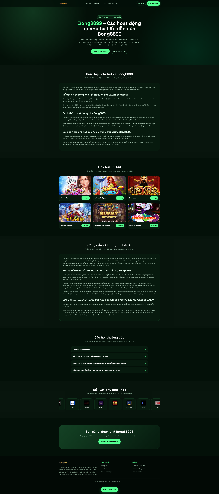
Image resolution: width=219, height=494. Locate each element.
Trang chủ (88, 3)
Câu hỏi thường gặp (138, 469)
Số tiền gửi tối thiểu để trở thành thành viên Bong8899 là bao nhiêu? (96, 370)
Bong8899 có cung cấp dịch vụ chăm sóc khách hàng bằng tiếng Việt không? (100, 363)
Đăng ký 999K (153, 3)
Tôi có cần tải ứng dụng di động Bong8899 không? (90, 356)
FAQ (117, 3)
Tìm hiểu (141, 3)
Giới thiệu (96, 3)
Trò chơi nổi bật (106, 472)
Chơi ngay (86, 198)
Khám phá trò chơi (119, 51)
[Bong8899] (63, 3)
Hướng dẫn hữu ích (138, 466)
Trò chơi (103, 3)
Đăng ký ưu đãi (137, 472)
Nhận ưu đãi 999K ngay (109, 441)
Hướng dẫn (111, 3)
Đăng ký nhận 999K (100, 51)
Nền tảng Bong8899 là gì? (82, 349)
